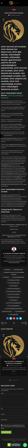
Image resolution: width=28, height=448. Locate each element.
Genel (14, 9)
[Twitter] (10, 318)
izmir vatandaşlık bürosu (14, 305)
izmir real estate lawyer (13, 297)
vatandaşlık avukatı (20, 311)
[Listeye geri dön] (14, 323)
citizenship (7, 269)
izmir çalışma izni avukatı (14, 280)
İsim (2, 408)
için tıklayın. (15, 229)
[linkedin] (17, 318)
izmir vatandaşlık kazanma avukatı (14, 308)
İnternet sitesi (4, 419)
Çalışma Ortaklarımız (14, 239)
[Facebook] (7, 318)
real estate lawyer (7, 311)
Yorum (2, 393)
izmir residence (13, 300)
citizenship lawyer (18, 269)
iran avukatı (6, 277)
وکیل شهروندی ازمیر (14, 314)
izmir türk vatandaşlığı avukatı (14, 302)
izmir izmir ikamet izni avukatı (14, 291)
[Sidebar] (1, 136)
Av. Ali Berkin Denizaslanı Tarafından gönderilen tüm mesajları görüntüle (14, 261)
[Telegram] (20, 318)
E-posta (3, 414)
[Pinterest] (14, 318)
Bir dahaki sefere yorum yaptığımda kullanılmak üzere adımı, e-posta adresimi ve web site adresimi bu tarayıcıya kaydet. (13, 427)
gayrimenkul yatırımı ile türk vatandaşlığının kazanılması (14, 273)
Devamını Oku (14, 373)
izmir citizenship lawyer (13, 282)
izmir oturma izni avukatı (14, 294)
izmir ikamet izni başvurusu (14, 288)
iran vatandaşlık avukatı (18, 277)
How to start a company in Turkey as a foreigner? (14, 362)
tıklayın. (19, 236)
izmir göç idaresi (14, 285)
